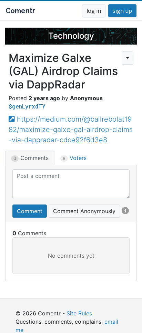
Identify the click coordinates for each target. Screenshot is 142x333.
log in (94, 11)
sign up (122, 11)
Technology (71, 36)
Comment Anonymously (84, 211)
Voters (75, 157)
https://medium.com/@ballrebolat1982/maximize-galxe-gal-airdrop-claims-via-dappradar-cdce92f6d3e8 (71, 129)
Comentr (20, 11)
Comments (31, 157)
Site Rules (79, 313)
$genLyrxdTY (27, 106)
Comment (29, 211)
